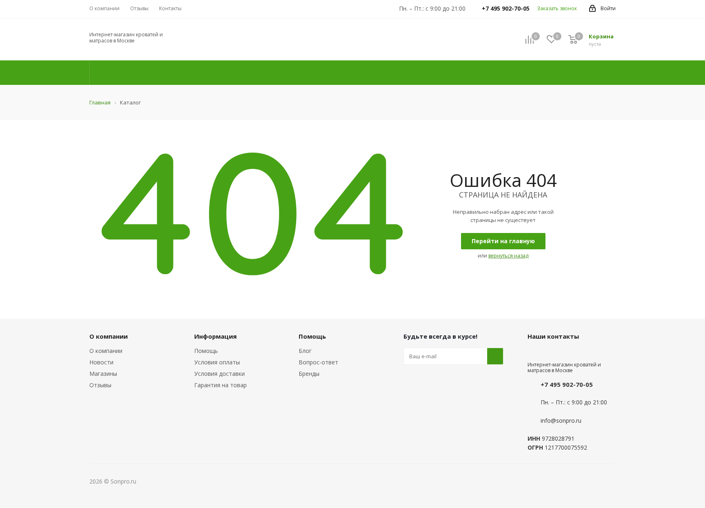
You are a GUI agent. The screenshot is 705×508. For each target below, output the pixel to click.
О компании (105, 351)
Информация (215, 336)
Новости (101, 362)
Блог (305, 351)
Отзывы (100, 385)
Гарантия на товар (220, 385)
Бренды (309, 373)
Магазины (103, 373)
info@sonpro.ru (561, 420)
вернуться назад (508, 255)
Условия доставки (219, 373)
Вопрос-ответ (318, 362)
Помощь (206, 351)
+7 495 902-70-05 (567, 384)
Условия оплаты (217, 362)
